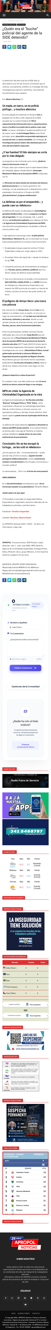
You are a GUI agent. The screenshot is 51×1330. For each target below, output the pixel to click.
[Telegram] (31, 1298)
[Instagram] (18, 1298)
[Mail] (25, 1298)
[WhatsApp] (44, 1298)
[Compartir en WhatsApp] (14, 47)
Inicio (4, 21)
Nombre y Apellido (18, 622)
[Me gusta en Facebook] (19, 47)
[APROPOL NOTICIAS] (25, 6)
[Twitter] (37, 1298)
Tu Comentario (17, 633)
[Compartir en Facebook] (4, 47)
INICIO (13, 1313)
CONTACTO (36, 1313)
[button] (4, 15)
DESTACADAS (21, 24)
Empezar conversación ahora (25, 745)
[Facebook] (5, 1298)
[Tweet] (9, 47)
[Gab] (12, 1298)
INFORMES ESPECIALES (15, 21)
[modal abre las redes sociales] (24, 47)
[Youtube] (25, 1304)
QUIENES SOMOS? (24, 1313)
